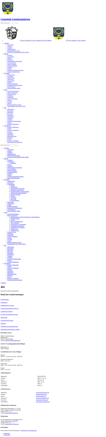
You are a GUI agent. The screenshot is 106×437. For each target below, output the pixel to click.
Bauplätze (10, 67)
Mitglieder (13, 163)
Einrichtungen (11, 77)
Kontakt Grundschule (13, 140)
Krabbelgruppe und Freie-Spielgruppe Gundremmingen (25, 217)
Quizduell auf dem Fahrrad (18, 227)
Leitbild (9, 82)
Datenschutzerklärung (13, 124)
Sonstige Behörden (12, 66)
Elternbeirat (10, 115)
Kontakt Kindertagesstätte (14, 121)
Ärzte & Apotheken (12, 98)
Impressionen (10, 80)
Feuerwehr (13, 199)
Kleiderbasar (10, 116)
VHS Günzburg (15, 223)
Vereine (9, 103)
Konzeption (10, 110)
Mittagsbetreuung (11, 136)
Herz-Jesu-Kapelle (15, 194)
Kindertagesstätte (15, 218)
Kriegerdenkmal (15, 200)
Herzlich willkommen (13, 127)
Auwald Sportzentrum (13, 91)
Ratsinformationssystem (13, 51)
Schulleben (10, 133)
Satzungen (10, 60)
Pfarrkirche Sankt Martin (17, 190)
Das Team (10, 113)
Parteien (9, 100)
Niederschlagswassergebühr (14, 61)
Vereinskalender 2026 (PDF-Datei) (16, 106)
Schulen (13, 220)
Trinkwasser (10, 79)
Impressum (7, 433)
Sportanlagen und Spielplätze (18, 224)
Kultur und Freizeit (12, 92)
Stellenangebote (11, 49)
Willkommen (10, 109)
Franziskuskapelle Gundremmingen (20, 191)
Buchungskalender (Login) (14, 104)
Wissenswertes (11, 74)
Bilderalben (10, 112)
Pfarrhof (13, 196)
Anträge (9, 69)
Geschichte (10, 76)
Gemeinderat (10, 57)
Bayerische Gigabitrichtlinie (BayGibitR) (18, 52)
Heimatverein (14, 229)
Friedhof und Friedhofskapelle (18, 193)
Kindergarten (14, 187)
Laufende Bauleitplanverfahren (15, 70)
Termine (9, 46)
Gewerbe (9, 101)
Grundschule (7, 125)
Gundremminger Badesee (17, 226)
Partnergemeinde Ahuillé (13, 88)
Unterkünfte (10, 97)
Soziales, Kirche (11, 94)
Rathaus (6, 54)
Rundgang (10, 137)
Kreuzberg (13, 197)
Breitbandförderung (12, 83)
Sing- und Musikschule (17, 221)
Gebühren (10, 118)
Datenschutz (7, 435)
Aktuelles (6, 43)
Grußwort (9, 55)
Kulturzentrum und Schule (17, 188)
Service (9, 139)
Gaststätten (10, 95)
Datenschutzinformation (13, 72)
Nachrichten (10, 45)
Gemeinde (6, 73)
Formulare (3, 283)
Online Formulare (12, 64)
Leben (5, 89)
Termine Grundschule (13, 130)
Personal (9, 131)
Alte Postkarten (11, 86)
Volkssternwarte (15, 230)
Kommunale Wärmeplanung (14, 85)
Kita (5, 107)
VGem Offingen (11, 63)
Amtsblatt (9, 48)
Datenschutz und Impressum (14, 142)
